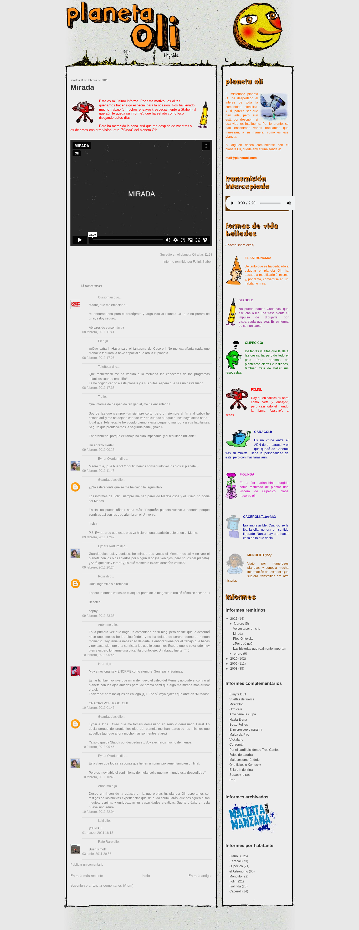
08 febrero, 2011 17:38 (98, 387)
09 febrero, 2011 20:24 (98, 567)
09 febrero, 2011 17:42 (98, 537)
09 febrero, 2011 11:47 (98, 470)
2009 (234, 663)
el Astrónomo (238, 871)
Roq (232, 780)
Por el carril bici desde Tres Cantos (254, 749)
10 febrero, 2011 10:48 (98, 777)
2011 (234, 618)
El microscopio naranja (245, 729)
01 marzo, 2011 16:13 (97, 832)
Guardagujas (107, 479)
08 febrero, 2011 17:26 (98, 357)
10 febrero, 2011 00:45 (98, 655)
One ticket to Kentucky (245, 764)
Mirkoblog (236, 704)
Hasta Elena (238, 719)
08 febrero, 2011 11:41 (98, 332)
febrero (239, 623)
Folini (197, 261)
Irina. (101, 663)
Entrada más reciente (86, 876)
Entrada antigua (200, 876)
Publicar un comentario (87, 864)
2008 (234, 668)
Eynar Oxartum (108, 458)
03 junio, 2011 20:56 (96, 853)
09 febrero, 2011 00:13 (98, 449)
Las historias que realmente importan (259, 648)
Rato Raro (105, 841)
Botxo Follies (238, 724)
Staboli (207, 261)
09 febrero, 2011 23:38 (98, 615)
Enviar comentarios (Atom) (113, 885)
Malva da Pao (239, 734)
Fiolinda (235, 886)
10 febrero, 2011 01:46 (98, 707)
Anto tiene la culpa (242, 714)
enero (238, 653)
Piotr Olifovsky (243, 638)
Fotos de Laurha (241, 754)
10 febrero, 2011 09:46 (98, 746)
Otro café (235, 709)
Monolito (235, 876)
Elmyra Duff (237, 694)
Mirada (82, 87)
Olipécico (236, 866)
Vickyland (236, 739)
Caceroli (235, 891)
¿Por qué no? (243, 643)
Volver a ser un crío (246, 628)
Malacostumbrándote (244, 759)
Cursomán (105, 297)
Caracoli (235, 861)
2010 (234, 658)
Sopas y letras (239, 774)
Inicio (146, 876)
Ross (101, 576)
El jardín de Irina (241, 769)
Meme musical (180, 553)
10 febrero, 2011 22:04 (98, 811)
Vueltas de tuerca (241, 699)
